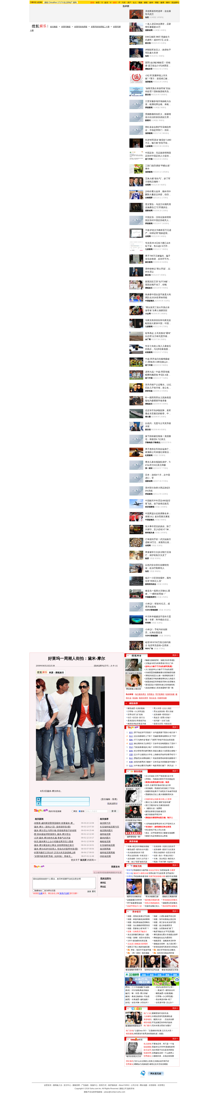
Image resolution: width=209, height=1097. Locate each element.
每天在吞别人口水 (133, 1056)
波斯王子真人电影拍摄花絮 (139, 947)
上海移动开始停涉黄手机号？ (165, 754)
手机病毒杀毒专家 (140, 876)
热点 (131, 758)
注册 (41, 893)
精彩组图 (147, 1022)
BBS (168, 3)
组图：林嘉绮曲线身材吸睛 (139, 919)
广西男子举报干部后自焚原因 (162, 740)
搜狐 (46, 2)
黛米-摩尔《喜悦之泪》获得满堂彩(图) (52, 827)
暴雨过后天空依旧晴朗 (158, 1064)
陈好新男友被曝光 (170, 906)
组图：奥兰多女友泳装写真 (165, 922)
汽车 (124, 3)
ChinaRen (53, 2)
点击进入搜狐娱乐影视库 (138, 944)
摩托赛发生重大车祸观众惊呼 (166, 935)
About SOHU (124, 1085)
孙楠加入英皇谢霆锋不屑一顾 (161, 688)
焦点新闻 (147, 1044)
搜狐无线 (137, 866)
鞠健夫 (148, 660)
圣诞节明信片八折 (134, 906)
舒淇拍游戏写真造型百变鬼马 (166, 947)
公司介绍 (134, 1085)
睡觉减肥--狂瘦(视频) (136, 708)
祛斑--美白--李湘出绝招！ (164, 856)
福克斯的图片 (106, 830)
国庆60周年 (143, 698)
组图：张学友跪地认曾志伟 (165, 919)
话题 (131, 754)
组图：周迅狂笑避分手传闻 (139, 916)
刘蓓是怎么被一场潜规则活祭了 (162, 675)
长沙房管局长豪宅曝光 (143, 751)
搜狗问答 (133, 727)
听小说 (129, 873)
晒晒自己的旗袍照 (141, 1064)
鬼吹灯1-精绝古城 (140, 873)
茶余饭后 (136, 911)
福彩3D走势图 (171, 876)
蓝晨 (147, 679)
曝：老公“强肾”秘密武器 (137, 862)
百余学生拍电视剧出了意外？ (165, 743)
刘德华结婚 (162, 698)
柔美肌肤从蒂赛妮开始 (137, 721)
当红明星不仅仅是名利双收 (163, 1050)
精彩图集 (129, 1034)
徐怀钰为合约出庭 (152, 970)
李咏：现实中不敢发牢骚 (141, 950)
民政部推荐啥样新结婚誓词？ (165, 758)
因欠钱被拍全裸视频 (133, 673)
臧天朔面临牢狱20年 (153, 814)
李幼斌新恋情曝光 (170, 900)
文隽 (147, 663)
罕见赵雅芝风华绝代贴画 (162, 1022)
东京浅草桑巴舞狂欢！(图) (138, 935)
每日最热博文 (140, 694)
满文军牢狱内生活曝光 (166, 950)
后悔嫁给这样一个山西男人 (163, 1053)
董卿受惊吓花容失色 (160, 1013)
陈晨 (147, 682)
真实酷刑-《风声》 (133, 789)
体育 (98, 3)
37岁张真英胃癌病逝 (133, 805)
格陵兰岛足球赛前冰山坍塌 (156, 836)
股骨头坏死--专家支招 (163, 724)
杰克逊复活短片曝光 (133, 820)
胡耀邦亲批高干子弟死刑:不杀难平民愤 (161, 791)
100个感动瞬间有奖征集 (137, 941)
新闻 (131, 751)
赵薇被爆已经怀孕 (134, 900)
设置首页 (47, 1085)
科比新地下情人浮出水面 (155, 830)
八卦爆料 (147, 1016)
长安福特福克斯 (107, 845)
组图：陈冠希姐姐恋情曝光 (139, 922)
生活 (131, 743)
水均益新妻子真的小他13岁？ (165, 732)
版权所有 (130, 1088)
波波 (147, 688)
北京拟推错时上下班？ (143, 736)
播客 (146, 3)
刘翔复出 (150, 694)
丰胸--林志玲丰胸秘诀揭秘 (138, 846)
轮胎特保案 (170, 694)
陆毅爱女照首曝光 (170, 903)
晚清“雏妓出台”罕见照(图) (164, 931)
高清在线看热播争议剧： (155, 782)
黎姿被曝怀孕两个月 (134, 970)
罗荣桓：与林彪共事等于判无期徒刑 (160, 779)
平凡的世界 (160, 873)
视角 (131, 740)
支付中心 (67, 1085)
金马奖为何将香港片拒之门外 (161, 663)
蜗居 (167, 782)
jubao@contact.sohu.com (114, 1092)
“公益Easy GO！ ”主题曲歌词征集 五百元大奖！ (153, 1031)
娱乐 (106, 3)
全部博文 (161, 1085)
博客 (157, 3)
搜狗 (75, 2)
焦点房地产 (68, 2)
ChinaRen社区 (137, 1039)
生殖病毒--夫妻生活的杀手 (164, 846)
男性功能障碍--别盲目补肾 (164, 852)
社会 (131, 766)
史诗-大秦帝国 (151, 785)
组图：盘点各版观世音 (163, 925)
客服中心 (94, 1085)
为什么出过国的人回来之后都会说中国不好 (151, 1061)
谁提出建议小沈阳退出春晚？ (165, 751)
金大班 (168, 785)
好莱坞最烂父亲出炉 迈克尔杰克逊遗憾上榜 (54, 852)
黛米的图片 (105, 838)
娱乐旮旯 (147, 1050)
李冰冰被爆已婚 (152, 896)
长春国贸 (149, 672)
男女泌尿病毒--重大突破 (163, 711)
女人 (135, 3)
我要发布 (115, 866)
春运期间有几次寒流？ (143, 743)
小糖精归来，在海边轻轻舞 (163, 1056)
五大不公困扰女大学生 (143, 754)
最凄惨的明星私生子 (133, 1026)
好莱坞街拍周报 (80, 27)
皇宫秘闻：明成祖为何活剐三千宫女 (160, 788)
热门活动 (129, 1031)
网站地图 (143, 1085)
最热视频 (138, 771)
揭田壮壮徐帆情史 (134, 896)
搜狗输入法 (57, 1085)
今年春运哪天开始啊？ (143, 766)
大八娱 (148, 669)
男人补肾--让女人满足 (163, 708)
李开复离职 (159, 694)
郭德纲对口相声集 (140, 870)
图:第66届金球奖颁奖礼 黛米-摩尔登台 (52, 834)
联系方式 (102, 1085)
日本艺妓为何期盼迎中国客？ (165, 762)
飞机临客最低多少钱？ (143, 747)
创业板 (135, 698)
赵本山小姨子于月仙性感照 (162, 669)
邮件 (151, 3)
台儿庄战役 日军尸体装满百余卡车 (159, 776)
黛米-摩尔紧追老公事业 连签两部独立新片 (54, 845)
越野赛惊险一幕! (133, 837)
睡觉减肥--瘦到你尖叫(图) (138, 849)
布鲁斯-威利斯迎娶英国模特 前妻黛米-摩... (54, 823)
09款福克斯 (105, 856)
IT (119, 3)
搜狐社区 (136, 1008)
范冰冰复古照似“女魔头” (162, 1025)
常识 (131, 747)
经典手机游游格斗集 (157, 876)
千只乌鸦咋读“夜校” (142, 740)
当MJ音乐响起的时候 (165, 953)
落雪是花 (149, 685)
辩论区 (103, 887)
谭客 (147, 675)
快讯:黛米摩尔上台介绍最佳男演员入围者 (53, 841)
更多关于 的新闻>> (83, 860)
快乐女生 (153, 698)
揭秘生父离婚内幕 (169, 896)
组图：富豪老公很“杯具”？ (138, 928)
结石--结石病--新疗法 (136, 718)
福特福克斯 (105, 834)
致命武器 (161, 785)
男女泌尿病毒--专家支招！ (138, 856)
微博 (162, 3)
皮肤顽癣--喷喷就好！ (163, 714)
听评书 (129, 870)
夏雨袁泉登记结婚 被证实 (155, 811)
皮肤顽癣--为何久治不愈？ (138, 859)
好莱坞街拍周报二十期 (100, 27)
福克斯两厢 (105, 849)
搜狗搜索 (41, 811)
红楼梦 (172, 870)
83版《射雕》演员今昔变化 (139, 938)
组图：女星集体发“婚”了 (163, 928)
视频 (140, 3)
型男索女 (147, 1056)
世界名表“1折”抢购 (135, 714)
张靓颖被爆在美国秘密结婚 (164, 672)
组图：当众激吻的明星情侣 (139, 925)
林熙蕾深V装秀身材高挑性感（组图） (149, 1034)
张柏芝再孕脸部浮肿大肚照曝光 (162, 682)
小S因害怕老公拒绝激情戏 (164, 685)
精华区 (103, 883)
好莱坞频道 (66, 27)
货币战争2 (170, 873)
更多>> (175, 655)
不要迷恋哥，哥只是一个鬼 (163, 1044)
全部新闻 (152, 1085)
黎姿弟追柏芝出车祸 (170, 970)
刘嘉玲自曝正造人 (152, 906)
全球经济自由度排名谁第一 (164, 747)
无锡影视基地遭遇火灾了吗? (164, 736)
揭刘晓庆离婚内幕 (152, 900)
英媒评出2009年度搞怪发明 (163, 1047)
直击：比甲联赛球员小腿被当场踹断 (160, 833)
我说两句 (175, 3)
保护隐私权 (112, 1085)
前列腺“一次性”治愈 (162, 721)
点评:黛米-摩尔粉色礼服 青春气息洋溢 (52, 838)
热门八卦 (147, 1013)
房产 (129, 3)
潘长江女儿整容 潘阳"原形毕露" (158, 802)
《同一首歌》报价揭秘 (140, 953)
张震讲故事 (164, 870)
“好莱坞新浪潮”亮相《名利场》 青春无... (53, 856)
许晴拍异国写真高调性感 (162, 1016)
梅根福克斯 (105, 841)
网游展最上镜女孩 (133, 689)
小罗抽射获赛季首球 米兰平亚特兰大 (160, 824)
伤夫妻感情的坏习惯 (136, 852)
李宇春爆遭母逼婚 (134, 903)
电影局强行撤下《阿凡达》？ (165, 766)
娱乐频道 (54, 27)
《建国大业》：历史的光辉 (163, 1019)
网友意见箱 (155, 1073)
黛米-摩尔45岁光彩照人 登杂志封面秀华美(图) (56, 849)
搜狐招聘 (76, 1085)
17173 (60, 2)
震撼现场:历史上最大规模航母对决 (159, 794)
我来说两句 (99, 666)
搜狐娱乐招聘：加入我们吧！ (166, 944)
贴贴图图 (147, 1047)
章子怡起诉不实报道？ (143, 732)
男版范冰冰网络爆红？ (143, 758)
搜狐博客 (137, 656)
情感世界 (147, 1053)
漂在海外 (129, 1061)
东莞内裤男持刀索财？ (143, 762)
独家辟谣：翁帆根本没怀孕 (165, 941)
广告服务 (85, 1085)
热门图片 (147, 1025)
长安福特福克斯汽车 (109, 827)
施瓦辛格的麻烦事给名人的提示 (162, 679)
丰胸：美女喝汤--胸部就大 (164, 859)
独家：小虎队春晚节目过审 (165, 916)
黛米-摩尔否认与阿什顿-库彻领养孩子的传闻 (55, 830)
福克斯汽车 (105, 823)
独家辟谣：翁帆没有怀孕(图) (163, 660)
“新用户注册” (64, 893)
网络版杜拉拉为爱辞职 (163, 938)
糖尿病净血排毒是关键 (137, 724)
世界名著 (152, 873)
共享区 (129, 876)
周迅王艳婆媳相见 (152, 903)
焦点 (131, 736)
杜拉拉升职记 (154, 870)
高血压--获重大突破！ (163, 718)
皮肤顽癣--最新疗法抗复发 (164, 849)
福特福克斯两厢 (107, 852)
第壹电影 (147, 1019)
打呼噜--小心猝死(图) (136, 711)
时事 (131, 762)
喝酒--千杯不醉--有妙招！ (164, 862)
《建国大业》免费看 (153, 808)
